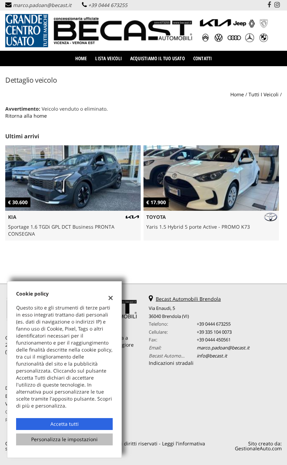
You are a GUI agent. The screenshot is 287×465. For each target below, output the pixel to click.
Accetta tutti (64, 424)
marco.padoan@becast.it (42, 5)
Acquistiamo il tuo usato (157, 58)
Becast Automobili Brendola (188, 299)
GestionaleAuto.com (258, 448)
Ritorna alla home (26, 115)
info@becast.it (212, 356)
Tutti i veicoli (263, 94)
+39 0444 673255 (107, 5)
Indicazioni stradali (171, 363)
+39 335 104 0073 (214, 332)
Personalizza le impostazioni (64, 439)
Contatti (202, 58)
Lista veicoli (108, 58)
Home (81, 58)
